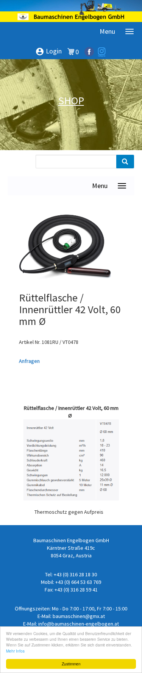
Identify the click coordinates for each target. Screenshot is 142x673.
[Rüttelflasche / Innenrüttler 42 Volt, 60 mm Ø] (65, 249)
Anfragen (29, 361)
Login (48, 51)
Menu (107, 31)
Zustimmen (71, 664)
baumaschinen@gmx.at (79, 616)
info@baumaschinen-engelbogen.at (78, 623)
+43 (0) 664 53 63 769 (78, 582)
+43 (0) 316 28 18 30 (75, 574)
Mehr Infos (15, 651)
